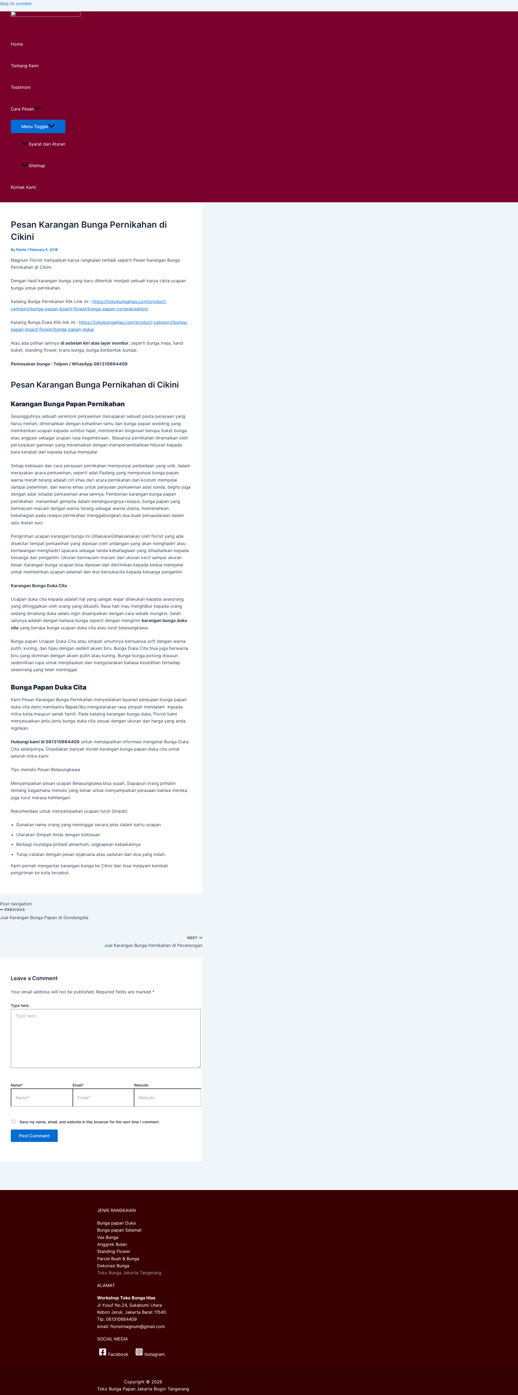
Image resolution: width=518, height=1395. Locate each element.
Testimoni (20, 87)
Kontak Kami (23, 187)
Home (17, 44)
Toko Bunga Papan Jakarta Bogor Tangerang (143, 1388)
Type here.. (21, 1005)
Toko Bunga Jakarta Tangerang (129, 1272)
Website (141, 1085)
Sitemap (37, 165)
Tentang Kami (25, 65)
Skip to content (16, 3)
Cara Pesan (22, 109)
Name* (17, 1085)
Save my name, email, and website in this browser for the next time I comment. (89, 1122)
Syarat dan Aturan (47, 144)
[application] (37, 109)
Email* (78, 1085)
